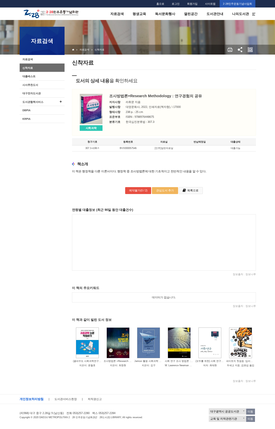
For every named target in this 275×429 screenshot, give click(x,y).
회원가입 (192, 3)
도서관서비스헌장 (65, 399)
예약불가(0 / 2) (138, 190)
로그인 (176, 3)
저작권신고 (95, 399)
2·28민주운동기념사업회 (237, 3)
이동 (250, 411)
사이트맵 (210, 3)
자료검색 (84, 49)
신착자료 (99, 49)
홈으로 (160, 3)
